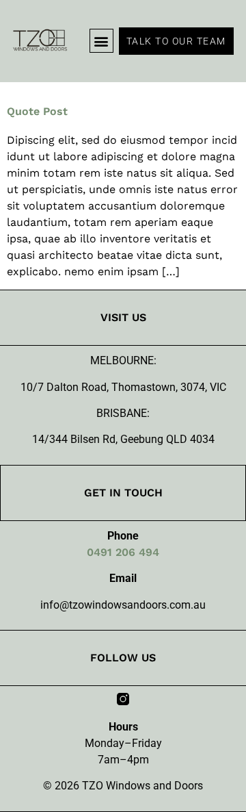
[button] (101, 41)
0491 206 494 (123, 552)
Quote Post (37, 111)
